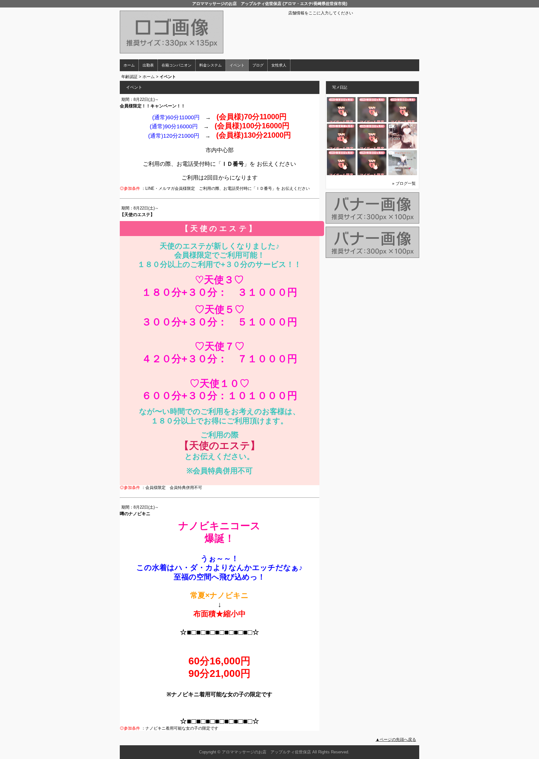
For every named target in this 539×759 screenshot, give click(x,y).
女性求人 (278, 65)
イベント (237, 65)
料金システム (210, 65)
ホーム (129, 65)
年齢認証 (129, 76)
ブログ (258, 65)
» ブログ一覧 (404, 183)
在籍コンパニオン (177, 65)
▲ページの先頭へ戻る (396, 739)
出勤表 (148, 65)
